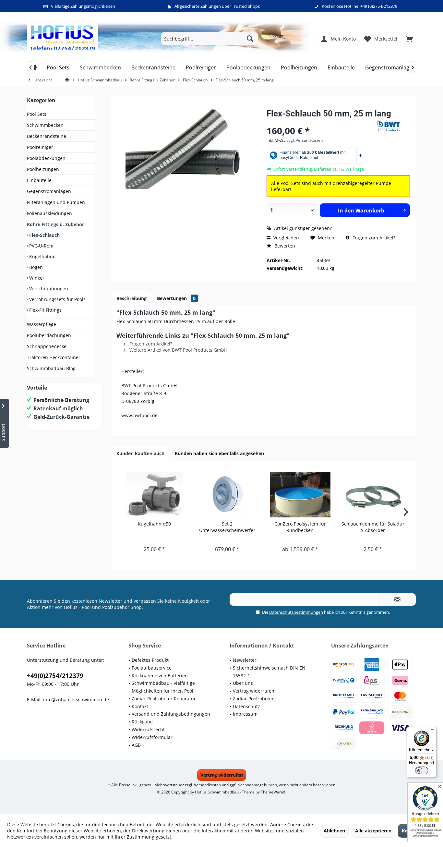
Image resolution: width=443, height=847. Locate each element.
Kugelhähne (41, 256)
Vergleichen (285, 238)
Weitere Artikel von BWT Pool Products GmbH (177, 350)
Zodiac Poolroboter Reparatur (164, 699)
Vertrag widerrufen (253, 691)
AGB (136, 745)
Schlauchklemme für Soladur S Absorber (372, 527)
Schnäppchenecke (46, 346)
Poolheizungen (43, 169)
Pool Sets (36, 114)
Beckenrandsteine (46, 136)
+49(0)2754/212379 (55, 676)
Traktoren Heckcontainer (53, 357)
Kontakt (140, 706)
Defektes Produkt (150, 660)
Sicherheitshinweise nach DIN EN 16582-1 (269, 672)
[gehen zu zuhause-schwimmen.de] (68, 80)
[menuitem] (409, 38)
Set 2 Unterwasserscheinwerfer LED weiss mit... (227, 527)
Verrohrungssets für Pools (57, 299)
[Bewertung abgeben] (321, 122)
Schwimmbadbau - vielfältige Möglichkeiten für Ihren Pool (163, 687)
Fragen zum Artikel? (373, 238)
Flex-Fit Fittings (45, 310)
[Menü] (433, 731)
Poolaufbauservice (152, 668)
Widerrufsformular (152, 737)
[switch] (421, 770)
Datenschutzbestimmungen (296, 612)
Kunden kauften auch (140, 453)
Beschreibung (131, 298)
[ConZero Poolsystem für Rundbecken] (300, 494)
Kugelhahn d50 (154, 524)
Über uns (243, 683)
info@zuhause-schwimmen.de (76, 699)
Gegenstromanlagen (49, 191)
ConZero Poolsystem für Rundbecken (300, 527)
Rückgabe (142, 722)
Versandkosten (207, 785)
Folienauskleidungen (49, 213)
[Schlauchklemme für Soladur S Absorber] (373, 494)
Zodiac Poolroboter (253, 699)
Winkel (36, 278)
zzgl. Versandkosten (305, 140)
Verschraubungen (48, 288)
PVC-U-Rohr (41, 246)
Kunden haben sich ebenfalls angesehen (219, 453)
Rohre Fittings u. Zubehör (55, 224)
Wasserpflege (41, 324)
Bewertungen (176, 298)
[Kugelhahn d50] (154, 494)
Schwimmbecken (45, 125)
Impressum (245, 714)
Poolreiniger (40, 147)
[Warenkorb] (409, 38)
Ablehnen (334, 831)
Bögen (35, 267)
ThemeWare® (273, 792)
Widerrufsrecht (148, 729)
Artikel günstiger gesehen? (302, 228)
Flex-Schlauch (44, 235)
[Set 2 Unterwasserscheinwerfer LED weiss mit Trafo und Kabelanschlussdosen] (227, 494)
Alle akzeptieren (373, 831)
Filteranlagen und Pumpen (56, 202)
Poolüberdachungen (49, 335)
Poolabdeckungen (46, 158)
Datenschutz (246, 706)
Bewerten (284, 246)
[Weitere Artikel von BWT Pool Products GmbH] (393, 126)
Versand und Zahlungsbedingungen (171, 714)
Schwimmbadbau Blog (51, 368)
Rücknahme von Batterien (160, 675)
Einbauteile (39, 180)
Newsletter (245, 660)
